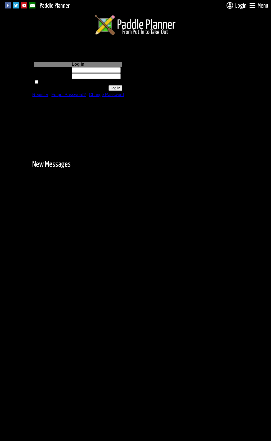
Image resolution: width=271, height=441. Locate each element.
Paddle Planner (55, 6)
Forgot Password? (68, 94)
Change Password (106, 94)
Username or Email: (52, 70)
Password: (61, 76)
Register (40, 94)
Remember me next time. (62, 82)
